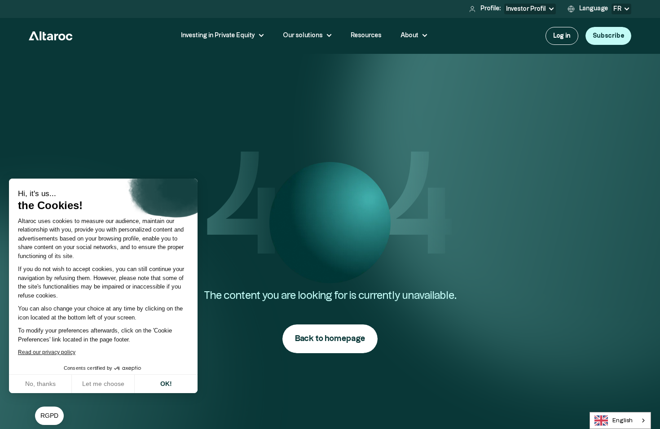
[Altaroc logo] (51, 35)
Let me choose (103, 383)
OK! (166, 383)
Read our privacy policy (46, 352)
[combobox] (620, 420)
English (622, 420)
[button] (49, 416)
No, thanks (40, 383)
